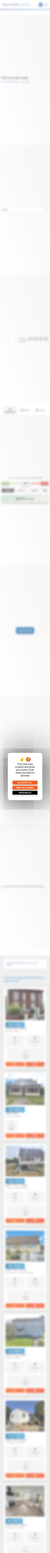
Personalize (25, 792)
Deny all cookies (25, 787)
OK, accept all (25, 782)
